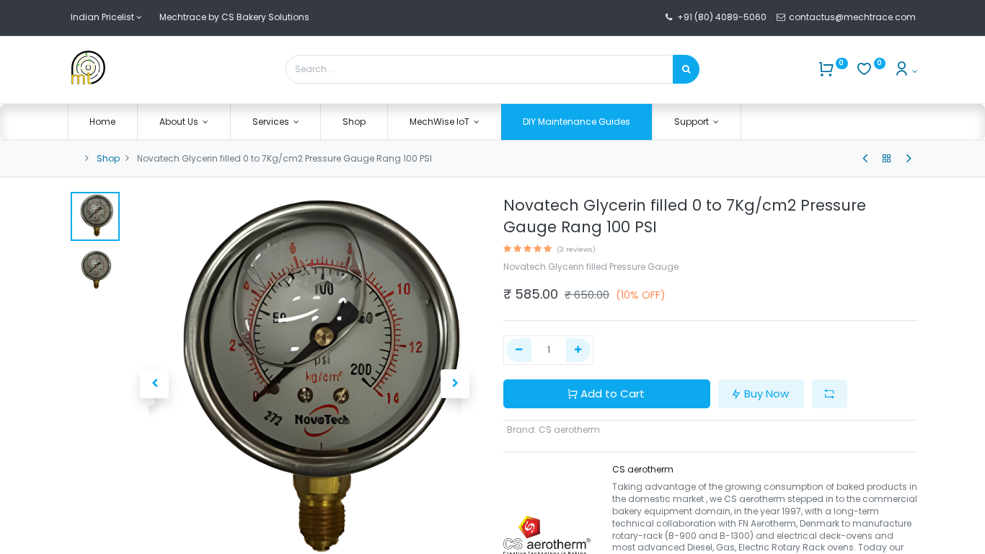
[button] (155, 383)
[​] (865, 158)
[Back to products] (887, 159)
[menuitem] (103, 122)
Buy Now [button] (766, 393)
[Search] (686, 69)
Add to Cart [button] (613, 393)
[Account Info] (905, 71)
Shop (108, 158)
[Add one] (578, 350)
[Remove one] (518, 350)
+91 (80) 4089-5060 (722, 17)
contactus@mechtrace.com (853, 17)
